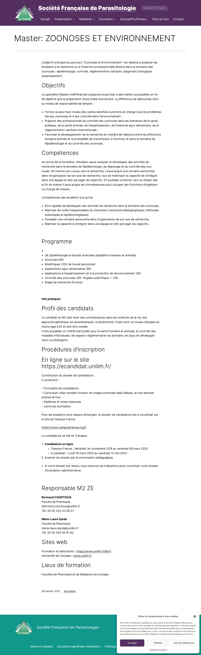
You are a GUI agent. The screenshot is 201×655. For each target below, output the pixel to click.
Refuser (158, 642)
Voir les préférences (184, 642)
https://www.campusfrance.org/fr (64, 427)
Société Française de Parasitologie (87, 8)
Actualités (70, 591)
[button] (194, 616)
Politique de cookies (158, 649)
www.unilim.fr (82, 555)
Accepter (132, 642)
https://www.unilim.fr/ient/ (93, 551)
